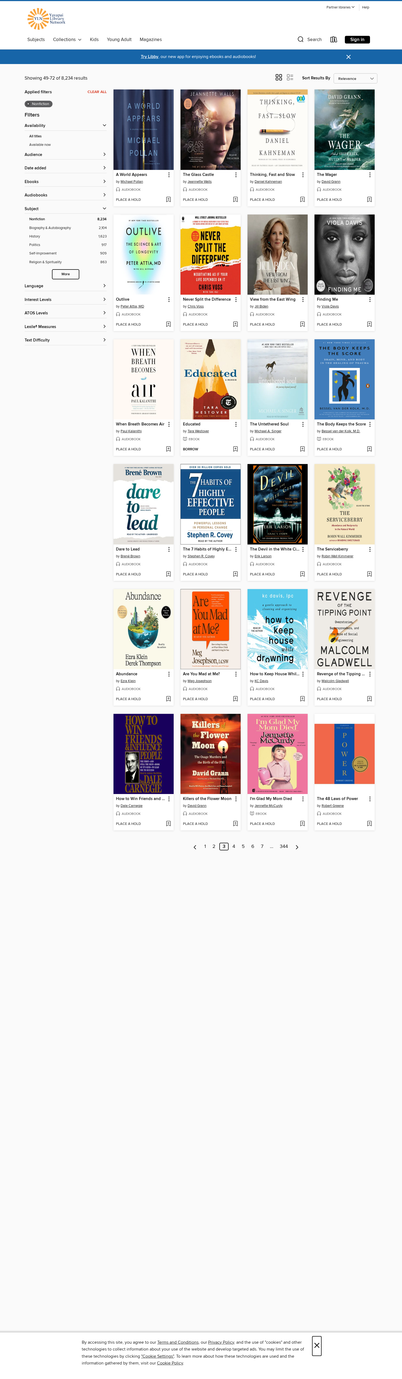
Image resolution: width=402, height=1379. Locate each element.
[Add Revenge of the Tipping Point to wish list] (369, 699)
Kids (94, 40)
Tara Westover (198, 431)
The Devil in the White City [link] (275, 549)
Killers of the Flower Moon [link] (207, 798)
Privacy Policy (221, 1342)
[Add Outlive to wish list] (168, 324)
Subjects (36, 40)
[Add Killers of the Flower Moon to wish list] (235, 824)
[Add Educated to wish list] (235, 449)
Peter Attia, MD (132, 306)
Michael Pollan (132, 181)
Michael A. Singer (268, 431)
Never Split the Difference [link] (207, 299)
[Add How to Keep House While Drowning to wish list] (302, 699)
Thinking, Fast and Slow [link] (272, 174)
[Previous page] (195, 846)
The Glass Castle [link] (198, 174)
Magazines (151, 40)
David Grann (331, 181)
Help (365, 7)
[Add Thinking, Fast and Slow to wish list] (302, 200)
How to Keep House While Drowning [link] (275, 674)
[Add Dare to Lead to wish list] (168, 574)
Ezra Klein (128, 681)
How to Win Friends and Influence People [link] (141, 798)
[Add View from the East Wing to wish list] (302, 324)
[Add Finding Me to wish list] (369, 324)
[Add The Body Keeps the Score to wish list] (369, 449)
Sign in (357, 40)
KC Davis (261, 681)
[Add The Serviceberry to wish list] (369, 574)
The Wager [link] (327, 174)
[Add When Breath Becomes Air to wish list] (168, 449)
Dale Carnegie (131, 806)
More (66, 274)
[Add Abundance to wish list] (168, 699)
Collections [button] (65, 40)
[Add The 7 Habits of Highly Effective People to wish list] (235, 574)
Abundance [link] (126, 674)
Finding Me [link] (327, 299)
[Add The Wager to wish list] (369, 200)
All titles (35, 136)
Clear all (97, 91)
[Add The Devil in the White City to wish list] (302, 574)
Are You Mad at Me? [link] (201, 674)
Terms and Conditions (178, 1342)
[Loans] (334, 40)
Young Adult (119, 40)
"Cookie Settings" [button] (157, 1356)
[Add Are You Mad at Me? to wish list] (235, 699)
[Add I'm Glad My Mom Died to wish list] (302, 824)
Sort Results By (316, 78)
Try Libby (149, 57)
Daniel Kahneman (268, 181)
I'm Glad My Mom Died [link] (271, 798)
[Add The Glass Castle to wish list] (235, 200)
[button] (341, 7)
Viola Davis (330, 306)
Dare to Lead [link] (128, 549)
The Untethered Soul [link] (269, 424)
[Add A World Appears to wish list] (168, 200)
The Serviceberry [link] (332, 549)
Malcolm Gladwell (335, 681)
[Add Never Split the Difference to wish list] (235, 324)
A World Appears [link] (131, 174)
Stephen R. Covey (201, 556)
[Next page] (297, 846)
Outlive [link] (122, 299)
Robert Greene (333, 806)
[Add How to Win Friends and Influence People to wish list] (168, 824)
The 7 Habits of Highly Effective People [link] (208, 549)
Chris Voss (196, 306)
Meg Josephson (200, 681)
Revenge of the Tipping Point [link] (342, 674)
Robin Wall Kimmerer (337, 556)
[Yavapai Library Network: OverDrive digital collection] (49, 19)
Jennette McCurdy (268, 806)
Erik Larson (263, 556)
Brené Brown (130, 556)
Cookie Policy (170, 1363)
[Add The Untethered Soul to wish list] (302, 449)
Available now (40, 145)
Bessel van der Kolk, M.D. (341, 431)
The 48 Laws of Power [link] (337, 798)
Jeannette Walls (200, 181)
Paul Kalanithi (131, 431)
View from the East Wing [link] (273, 299)
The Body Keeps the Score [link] (341, 424)
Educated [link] (191, 424)
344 (284, 847)
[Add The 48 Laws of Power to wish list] (369, 824)
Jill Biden (261, 306)
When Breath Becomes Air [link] (140, 424)
